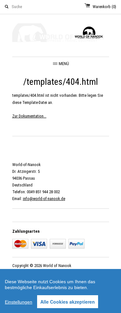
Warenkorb (104, 6)
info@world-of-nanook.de (44, 198)
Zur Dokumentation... (29, 116)
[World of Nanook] (60, 34)
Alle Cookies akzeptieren (67, 301)
